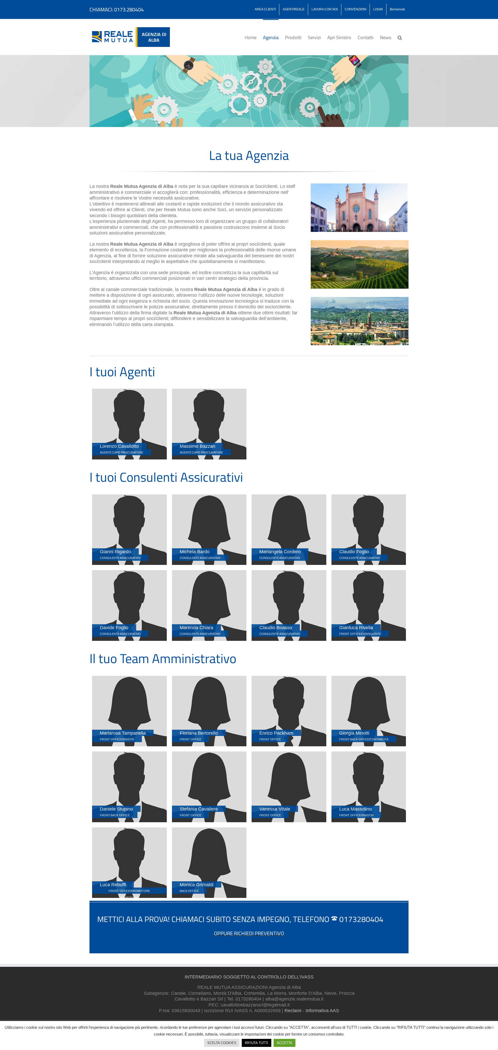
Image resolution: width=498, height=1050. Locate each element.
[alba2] (360, 185)
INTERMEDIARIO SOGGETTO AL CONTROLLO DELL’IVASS (249, 977)
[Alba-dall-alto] (360, 299)
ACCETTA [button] (284, 1043)
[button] (400, 37)
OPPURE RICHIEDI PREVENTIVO (249, 933)
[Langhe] (360, 242)
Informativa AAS (322, 1010)
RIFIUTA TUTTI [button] (256, 1043)
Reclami (293, 1010)
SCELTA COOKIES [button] (221, 1043)
